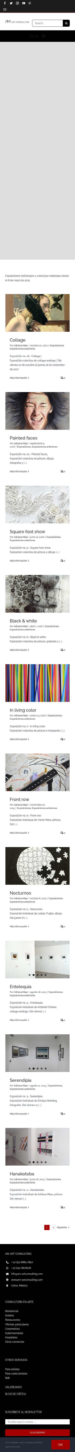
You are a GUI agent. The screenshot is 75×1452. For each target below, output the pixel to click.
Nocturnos (20, 893)
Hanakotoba (22, 1173)
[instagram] (17, 3)
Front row (19, 799)
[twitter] (11, 3)
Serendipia (20, 1080)
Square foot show (27, 531)
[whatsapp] (30, 3)
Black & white (23, 620)
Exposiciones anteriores (22, 348)
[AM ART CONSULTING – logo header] (17, 21)
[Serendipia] (37, 1053)
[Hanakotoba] (37, 1147)
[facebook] (4, 3)
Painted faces (23, 438)
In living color (23, 710)
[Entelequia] (37, 959)
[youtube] (23, 3)
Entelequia (20, 986)
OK (60, 1444)
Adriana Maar (21, 345)
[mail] (4, 9)
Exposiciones (57, 345)
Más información (18, 378)
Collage (17, 340)
